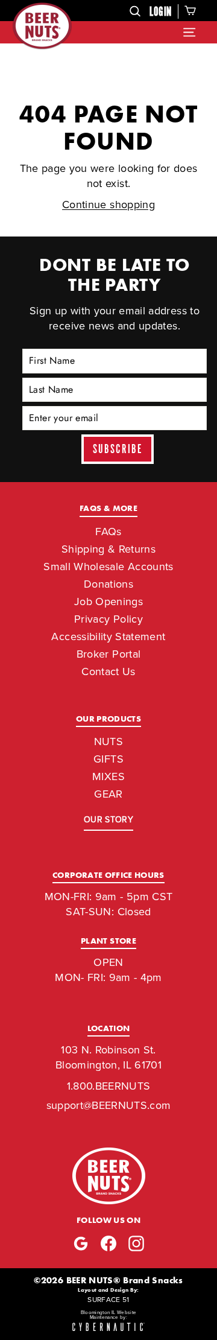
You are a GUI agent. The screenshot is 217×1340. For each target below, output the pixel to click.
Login (160, 12)
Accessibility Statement (108, 636)
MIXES (108, 776)
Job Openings (108, 601)
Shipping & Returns (108, 549)
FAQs (108, 531)
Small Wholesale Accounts (108, 566)
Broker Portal (109, 654)
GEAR (108, 794)
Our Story (108, 819)
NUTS (108, 741)
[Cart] (190, 10)
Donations (108, 584)
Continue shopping (108, 204)
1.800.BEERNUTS (109, 1086)
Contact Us (108, 671)
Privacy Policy (108, 619)
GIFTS (108, 759)
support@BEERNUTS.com (108, 1105)
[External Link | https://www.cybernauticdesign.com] (108, 1327)
